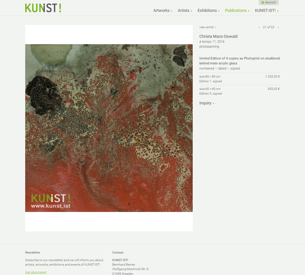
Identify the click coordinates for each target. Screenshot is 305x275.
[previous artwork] (259, 27)
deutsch (270, 2)
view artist (206, 27)
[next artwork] (278, 27)
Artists (183, 10)
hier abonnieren (36, 272)
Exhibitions (207, 10)
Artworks (161, 10)
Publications (236, 10)
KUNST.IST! (265, 10)
